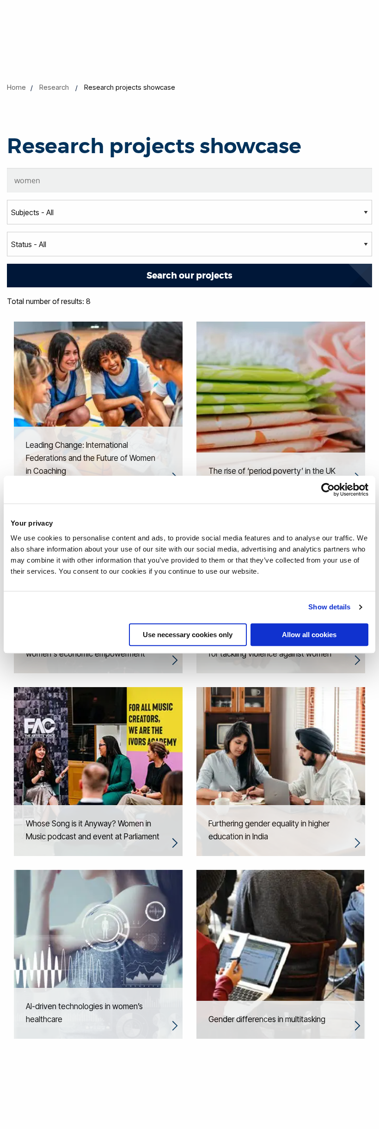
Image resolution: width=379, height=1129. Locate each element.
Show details (329, 607)
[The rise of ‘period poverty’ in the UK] (280, 405)
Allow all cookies (309, 635)
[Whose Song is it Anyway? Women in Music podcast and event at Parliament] (98, 770)
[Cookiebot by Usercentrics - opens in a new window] (327, 489)
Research (54, 87)
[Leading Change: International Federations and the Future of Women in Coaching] (98, 405)
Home (16, 87)
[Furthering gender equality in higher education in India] (280, 770)
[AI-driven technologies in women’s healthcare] (98, 953)
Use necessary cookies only (187, 635)
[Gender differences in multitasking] (280, 953)
